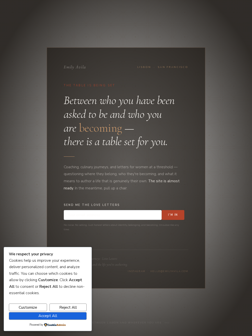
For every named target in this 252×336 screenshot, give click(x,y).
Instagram (136, 271)
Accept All (47, 316)
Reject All (68, 307)
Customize (28, 307)
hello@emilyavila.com (169, 271)
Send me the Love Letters (92, 205)
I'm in (173, 215)
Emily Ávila (75, 67)
